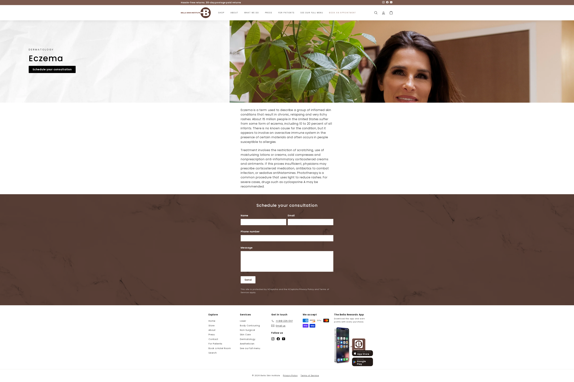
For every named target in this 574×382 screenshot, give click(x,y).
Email (291, 215)
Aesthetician (247, 343)
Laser (243, 320)
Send (248, 280)
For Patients (286, 12)
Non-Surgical (247, 330)
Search (213, 352)
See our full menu (250, 348)
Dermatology (247, 339)
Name (244, 215)
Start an (252, 2)
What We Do (251, 12)
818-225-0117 (198, 2)
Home (212, 320)
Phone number (250, 231)
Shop (221, 12)
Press (268, 12)
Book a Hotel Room (220, 348)
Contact (213, 339)
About (234, 12)
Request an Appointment (223, 2)
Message (246, 247)
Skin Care (245, 334)
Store (212, 325)
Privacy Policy (306, 289)
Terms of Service (310, 375)
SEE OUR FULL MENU (311, 12)
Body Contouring (250, 325)
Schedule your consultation (52, 69)
